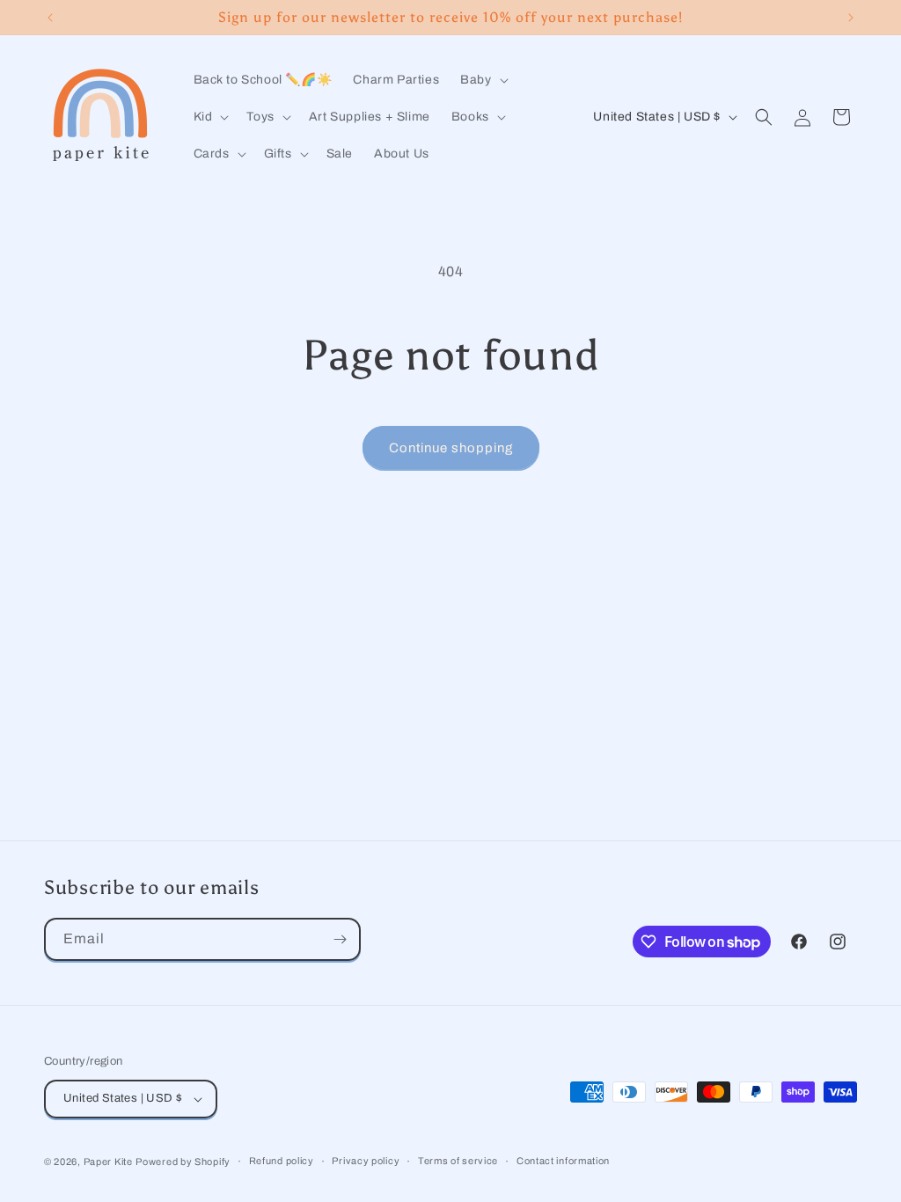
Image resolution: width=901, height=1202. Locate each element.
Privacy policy (365, 1160)
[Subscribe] (339, 939)
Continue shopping (451, 448)
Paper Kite (108, 1161)
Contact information (563, 1160)
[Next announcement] (850, 17)
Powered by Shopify (183, 1161)
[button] (482, 80)
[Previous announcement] (50, 17)
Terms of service (458, 1160)
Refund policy (281, 1160)
